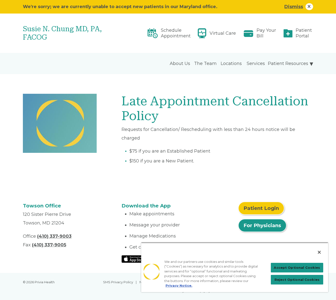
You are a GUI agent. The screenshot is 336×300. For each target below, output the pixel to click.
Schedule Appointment (176, 33)
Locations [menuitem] (231, 63)
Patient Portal (304, 33)
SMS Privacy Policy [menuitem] (118, 282)
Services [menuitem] (256, 63)
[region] (234, 267)
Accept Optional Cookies (297, 267)
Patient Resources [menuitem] (288, 63)
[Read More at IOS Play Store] (134, 258)
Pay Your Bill (266, 33)
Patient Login (261, 208)
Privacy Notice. (179, 285)
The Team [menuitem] (205, 63)
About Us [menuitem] (180, 63)
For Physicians (262, 225)
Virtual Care (223, 33)
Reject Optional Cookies (297, 280)
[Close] (319, 252)
